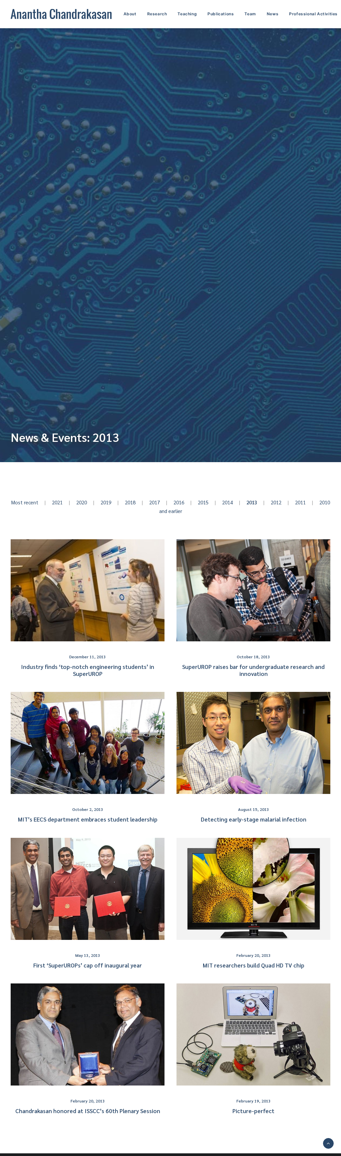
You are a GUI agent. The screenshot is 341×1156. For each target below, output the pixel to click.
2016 (178, 502)
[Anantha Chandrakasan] (61, 14)
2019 (106, 502)
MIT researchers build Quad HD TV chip (253, 965)
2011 (300, 502)
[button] (88, 590)
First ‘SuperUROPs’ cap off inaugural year (87, 965)
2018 (130, 502)
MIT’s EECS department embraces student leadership (88, 819)
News (272, 13)
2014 (227, 502)
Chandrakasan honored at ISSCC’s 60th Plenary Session (87, 1110)
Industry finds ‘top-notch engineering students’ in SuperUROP (87, 670)
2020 (81, 502)
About (130, 13)
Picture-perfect (253, 1110)
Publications (220, 13)
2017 (154, 502)
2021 (57, 502)
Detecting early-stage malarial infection (253, 819)
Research (157, 13)
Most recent (28, 502)
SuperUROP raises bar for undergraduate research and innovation (253, 670)
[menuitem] (132, 14)
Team (250, 13)
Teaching (187, 13)
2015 (203, 502)
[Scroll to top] (328, 1142)
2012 (276, 502)
